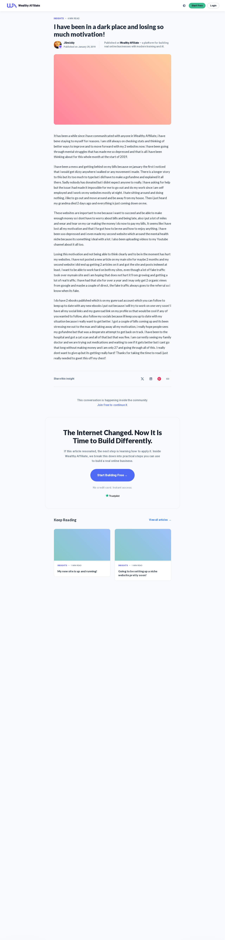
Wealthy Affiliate (129, 42)
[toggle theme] (184, 5)
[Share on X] (142, 378)
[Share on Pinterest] (159, 378)
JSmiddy (69, 42)
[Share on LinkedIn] (150, 378)
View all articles (160, 519)
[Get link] (167, 378)
